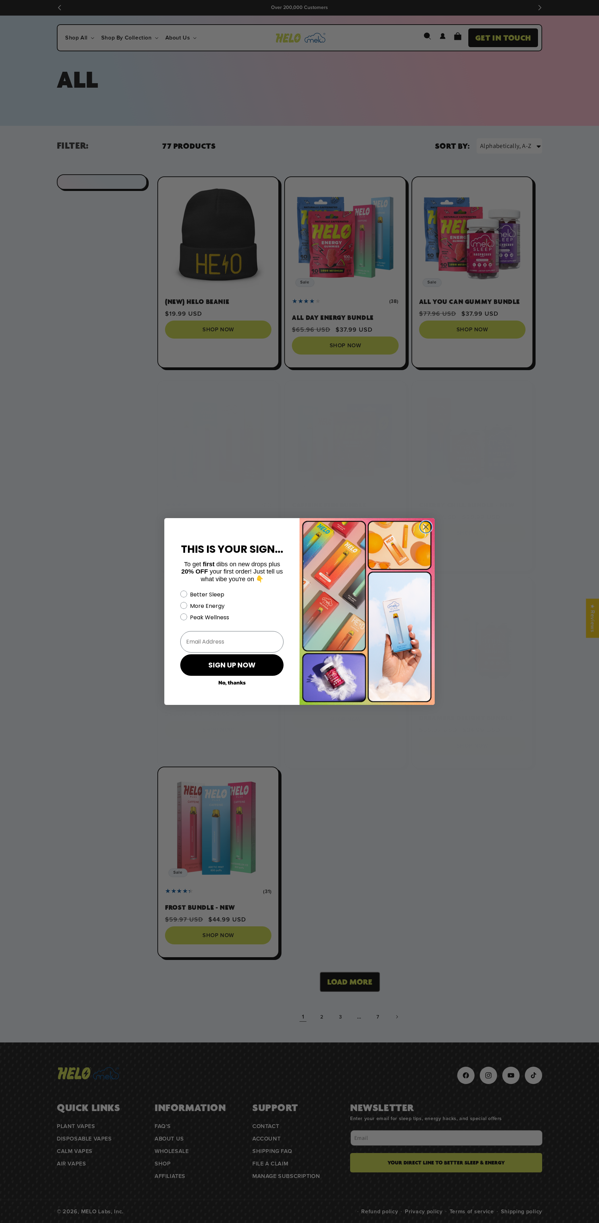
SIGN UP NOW (231, 665)
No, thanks (232, 682)
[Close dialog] (426, 527)
